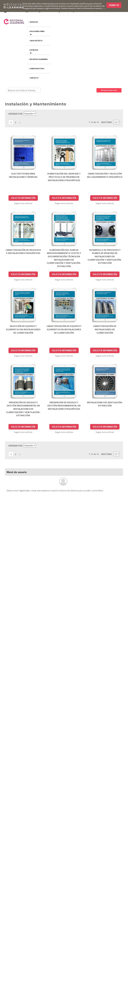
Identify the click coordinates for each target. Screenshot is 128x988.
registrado (24, 490)
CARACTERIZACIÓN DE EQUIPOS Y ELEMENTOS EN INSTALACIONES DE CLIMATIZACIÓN (64, 329)
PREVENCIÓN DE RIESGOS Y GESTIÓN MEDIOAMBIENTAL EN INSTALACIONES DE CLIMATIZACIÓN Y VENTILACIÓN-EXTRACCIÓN (23, 409)
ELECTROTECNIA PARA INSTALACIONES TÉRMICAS (23, 175)
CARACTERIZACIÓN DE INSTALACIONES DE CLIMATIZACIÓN (104, 329)
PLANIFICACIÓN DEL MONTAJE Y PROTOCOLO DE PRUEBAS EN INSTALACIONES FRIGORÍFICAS (63, 177)
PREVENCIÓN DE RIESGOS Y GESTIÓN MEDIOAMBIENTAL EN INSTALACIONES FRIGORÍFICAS (63, 406)
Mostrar (106, 122)
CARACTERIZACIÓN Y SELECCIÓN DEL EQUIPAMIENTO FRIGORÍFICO (104, 175)
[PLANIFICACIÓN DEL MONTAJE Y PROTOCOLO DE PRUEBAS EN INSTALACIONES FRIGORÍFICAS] (64, 153)
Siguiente (20, 122)
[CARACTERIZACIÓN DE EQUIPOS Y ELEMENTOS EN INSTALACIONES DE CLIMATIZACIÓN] (64, 305)
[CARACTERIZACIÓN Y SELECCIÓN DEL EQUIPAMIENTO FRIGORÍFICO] (104, 153)
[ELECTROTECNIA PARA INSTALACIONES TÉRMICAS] (23, 153)
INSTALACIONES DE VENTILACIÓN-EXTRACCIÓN (105, 404)
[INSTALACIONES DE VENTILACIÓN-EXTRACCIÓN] (104, 381)
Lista (117, 113)
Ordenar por (15, 113)
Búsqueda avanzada (109, 90)
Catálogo (34, 50)
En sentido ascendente (39, 113)
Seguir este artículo (23, 203)
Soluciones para (37, 31)
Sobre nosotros (37, 68)
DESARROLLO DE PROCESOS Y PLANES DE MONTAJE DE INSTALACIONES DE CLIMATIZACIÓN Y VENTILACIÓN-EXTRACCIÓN (105, 256)
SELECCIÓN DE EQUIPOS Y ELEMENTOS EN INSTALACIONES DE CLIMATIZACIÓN (23, 329)
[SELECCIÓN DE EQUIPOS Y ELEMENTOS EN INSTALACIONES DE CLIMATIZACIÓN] (23, 305)
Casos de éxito (36, 40)
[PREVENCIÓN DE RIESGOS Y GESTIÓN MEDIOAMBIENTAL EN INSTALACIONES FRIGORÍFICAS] (64, 381)
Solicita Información (23, 198)
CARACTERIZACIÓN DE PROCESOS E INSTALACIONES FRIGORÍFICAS (23, 251)
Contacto (34, 78)
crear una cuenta (40, 490)
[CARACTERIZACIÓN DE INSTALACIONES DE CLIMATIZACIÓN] (104, 305)
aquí (104, 8)
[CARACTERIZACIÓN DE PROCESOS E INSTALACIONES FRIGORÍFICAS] (23, 229)
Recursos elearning (39, 59)
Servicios (34, 22)
